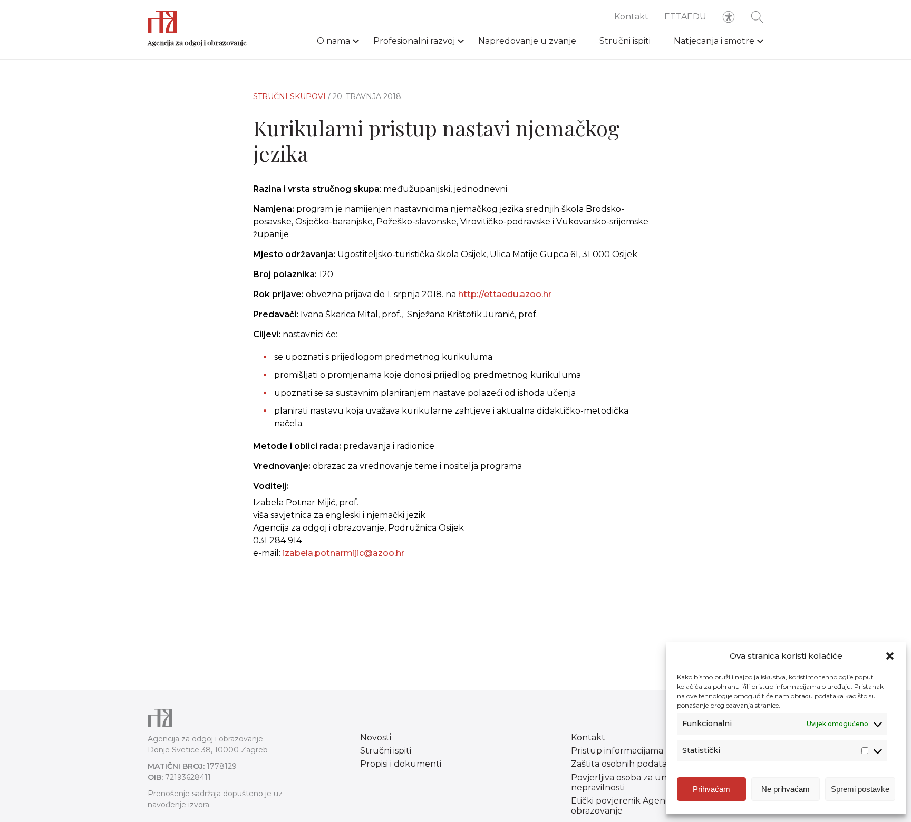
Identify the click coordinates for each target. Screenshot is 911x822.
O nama (333, 41)
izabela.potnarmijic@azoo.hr (343, 553)
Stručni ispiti (625, 41)
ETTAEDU (685, 17)
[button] (890, 656)
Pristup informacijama (617, 751)
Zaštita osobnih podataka (624, 764)
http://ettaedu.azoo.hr (504, 294)
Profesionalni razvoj (414, 41)
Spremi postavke (860, 789)
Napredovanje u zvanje (527, 41)
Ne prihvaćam (785, 789)
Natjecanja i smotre (714, 41)
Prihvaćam (711, 789)
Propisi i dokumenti (400, 764)
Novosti (375, 737)
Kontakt (631, 17)
